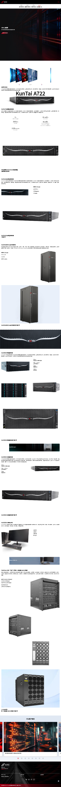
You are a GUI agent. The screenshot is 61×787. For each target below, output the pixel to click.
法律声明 (42, 774)
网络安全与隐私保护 (5, 776)
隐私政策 (22, 774)
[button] (19, 84)
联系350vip (3, 774)
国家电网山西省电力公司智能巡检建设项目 (13, 753)
